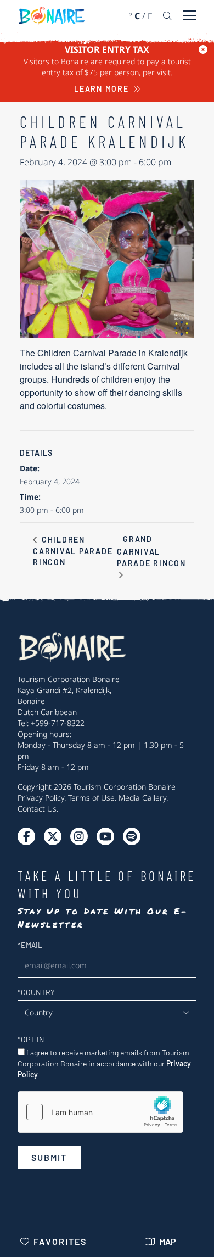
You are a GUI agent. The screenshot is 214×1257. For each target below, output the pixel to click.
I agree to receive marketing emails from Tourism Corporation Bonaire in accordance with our (104, 1063)
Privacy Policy (41, 797)
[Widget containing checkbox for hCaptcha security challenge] (100, 1112)
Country (36, 992)
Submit (49, 1157)
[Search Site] (167, 16)
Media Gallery (142, 797)
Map (167, 1241)
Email (30, 944)
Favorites (60, 1241)
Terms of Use (91, 797)
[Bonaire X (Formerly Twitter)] (26, 836)
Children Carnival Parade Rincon (72, 551)
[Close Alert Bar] (203, 49)
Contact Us (37, 808)
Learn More (101, 88)
